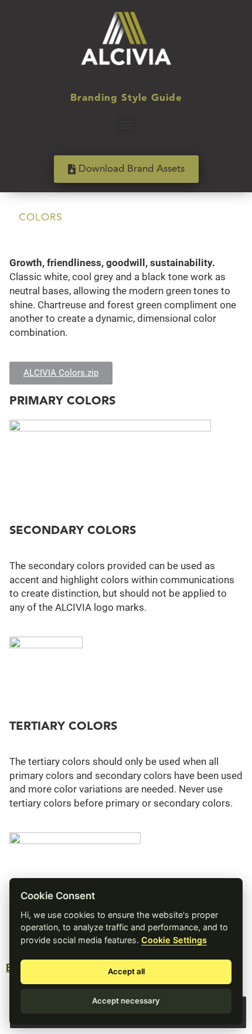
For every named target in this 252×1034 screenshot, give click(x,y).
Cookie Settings (174, 940)
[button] (126, 124)
